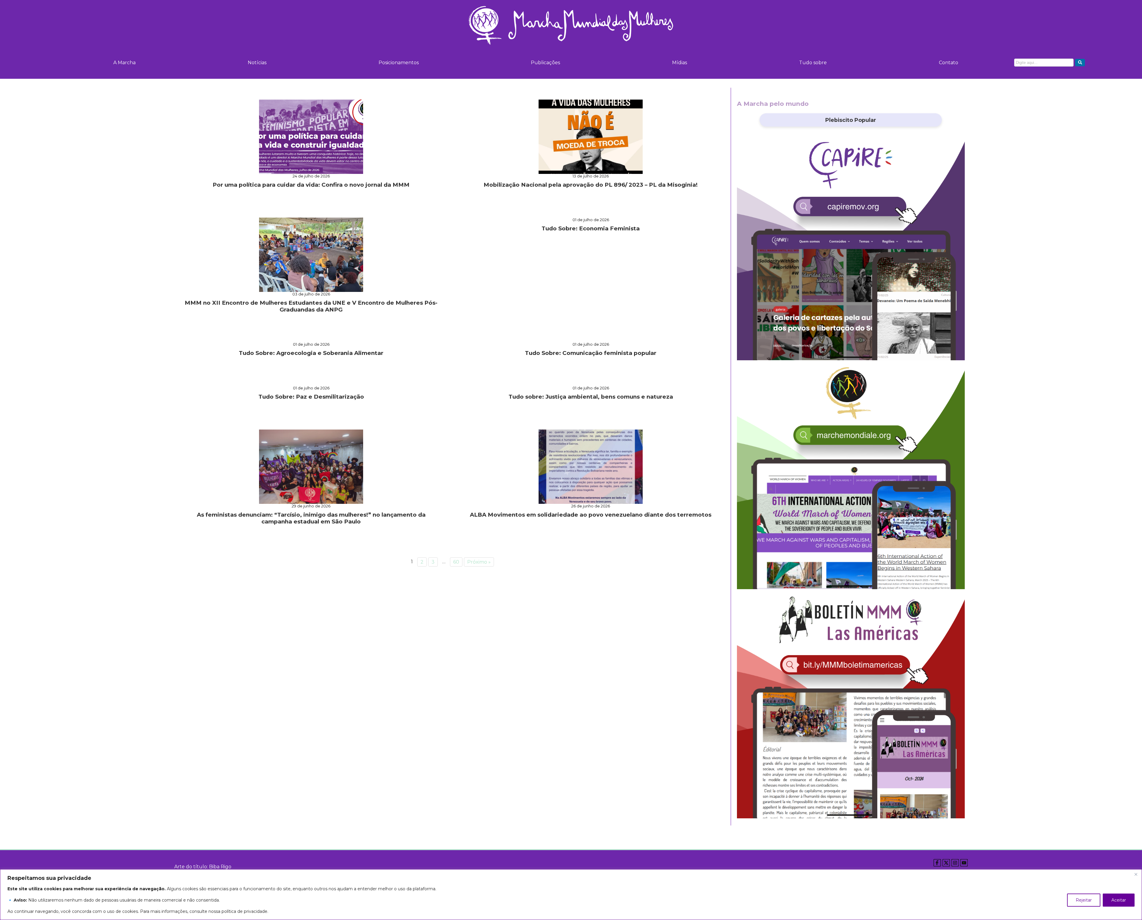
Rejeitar (1084, 900)
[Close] (1135, 874)
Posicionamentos (399, 62)
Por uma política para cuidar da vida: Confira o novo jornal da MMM (311, 184)
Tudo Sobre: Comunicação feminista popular (590, 353)
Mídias (679, 62)
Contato (948, 62)
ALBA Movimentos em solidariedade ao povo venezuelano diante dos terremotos (590, 514)
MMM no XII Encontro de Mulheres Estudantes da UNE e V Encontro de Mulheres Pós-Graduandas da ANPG (311, 306)
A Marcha (124, 62)
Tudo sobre (813, 62)
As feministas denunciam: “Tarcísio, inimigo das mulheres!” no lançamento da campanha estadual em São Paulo (311, 518)
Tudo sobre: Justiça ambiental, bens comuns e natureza (591, 396)
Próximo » (479, 562)
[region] (571, 894)
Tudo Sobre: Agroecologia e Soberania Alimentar (311, 353)
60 (456, 562)
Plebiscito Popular (850, 120)
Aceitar (1118, 900)
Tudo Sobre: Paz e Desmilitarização (311, 396)
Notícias (257, 62)
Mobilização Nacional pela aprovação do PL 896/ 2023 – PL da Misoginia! (591, 184)
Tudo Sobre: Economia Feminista (591, 228)
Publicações (545, 62)
